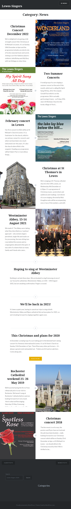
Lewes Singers (12, 6)
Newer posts (62, 463)
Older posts (8, 463)
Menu (65, 3)
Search (8, 474)
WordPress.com (50, 505)
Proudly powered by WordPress (25, 505)
